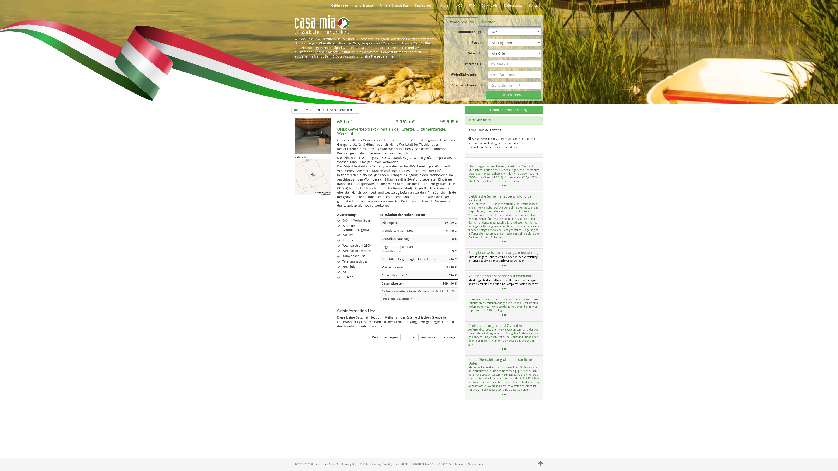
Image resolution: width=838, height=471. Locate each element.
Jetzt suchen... (513, 95)
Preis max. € (472, 64)
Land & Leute (364, 5)
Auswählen (429, 337)
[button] (504, 176)
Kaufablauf (423, 5)
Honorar (444, 5)
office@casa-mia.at (472, 464)
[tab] (504, 176)
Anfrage (449, 337)
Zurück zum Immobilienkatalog (504, 110)
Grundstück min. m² (466, 85)
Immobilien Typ (470, 32)
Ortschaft (474, 53)
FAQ (472, 5)
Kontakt (534, 5)
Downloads (489, 5)
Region (476, 42)
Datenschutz (513, 5)
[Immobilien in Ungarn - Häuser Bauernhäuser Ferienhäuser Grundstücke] (318, 109)
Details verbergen (385, 337)
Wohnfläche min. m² (466, 74)
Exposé (409, 337)
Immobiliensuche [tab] (462, 22)
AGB (459, 5)
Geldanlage (339, 5)
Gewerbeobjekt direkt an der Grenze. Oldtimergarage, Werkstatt (391, 131)
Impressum (321, 464)
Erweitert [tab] (488, 22)
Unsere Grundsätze (394, 5)
